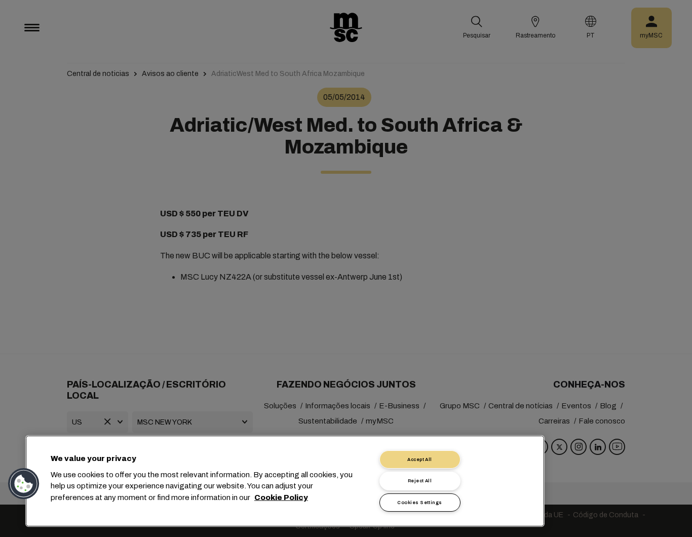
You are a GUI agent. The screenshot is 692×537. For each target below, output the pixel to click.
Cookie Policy (281, 497)
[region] (285, 481)
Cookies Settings (419, 502)
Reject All (420, 480)
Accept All (419, 459)
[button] (24, 484)
